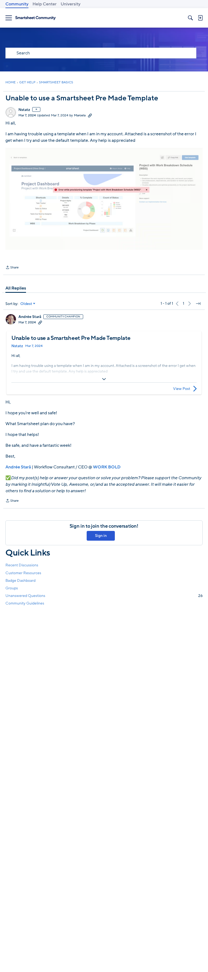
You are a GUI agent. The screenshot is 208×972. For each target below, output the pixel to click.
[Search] (190, 18)
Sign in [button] (101, 535)
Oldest (26, 304)
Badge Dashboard (20, 580)
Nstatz (24, 109)
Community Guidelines (24, 603)
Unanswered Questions (104, 595)
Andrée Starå (29, 316)
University (70, 4)
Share (12, 268)
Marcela (80, 115)
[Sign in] (200, 18)
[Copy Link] (90, 115)
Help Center (44, 4)
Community (16, 4)
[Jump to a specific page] (198, 303)
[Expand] (104, 379)
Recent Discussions (21, 565)
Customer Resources (23, 573)
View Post (181, 388)
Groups (11, 588)
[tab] (15, 288)
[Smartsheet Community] (35, 18)
